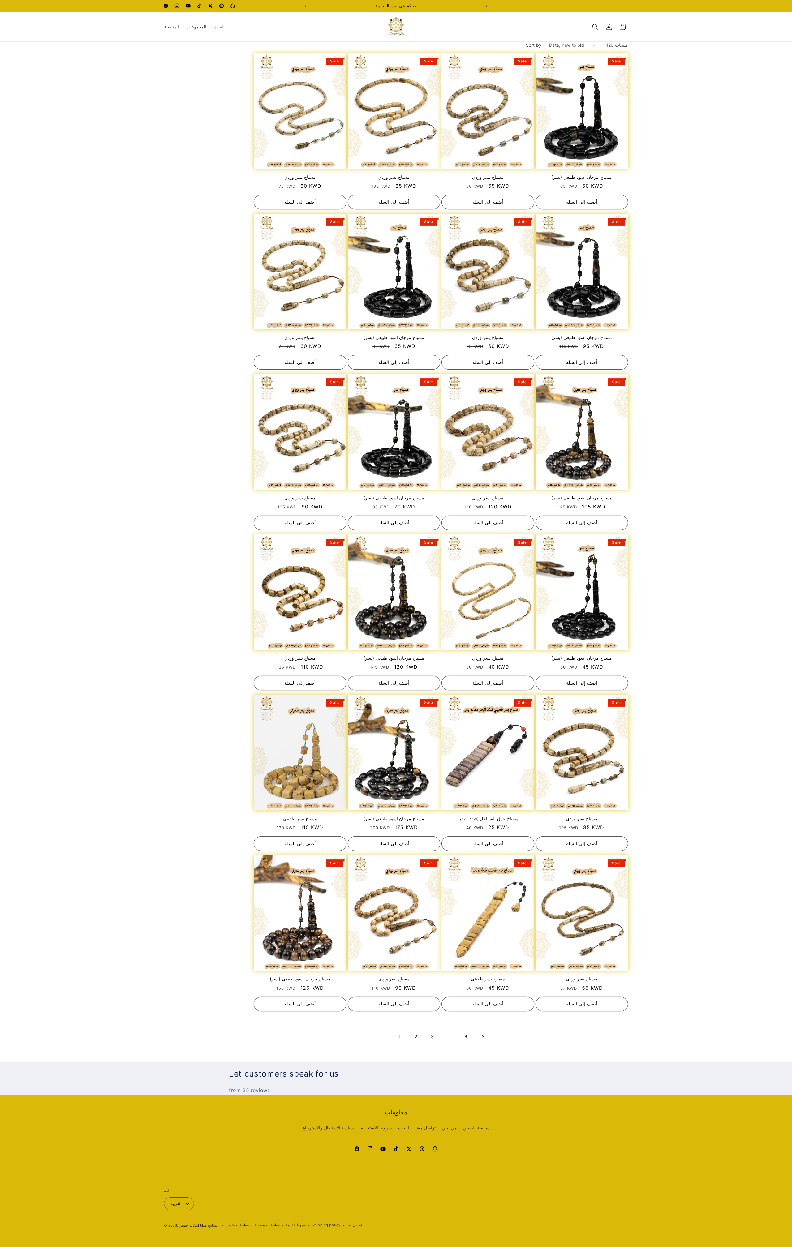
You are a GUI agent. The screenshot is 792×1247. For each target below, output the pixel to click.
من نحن (449, 1127)
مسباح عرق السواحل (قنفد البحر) (488, 818)
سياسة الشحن (476, 1127)
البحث (403, 1127)
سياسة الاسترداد (237, 1225)
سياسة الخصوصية (267, 1225)
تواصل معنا (425, 1127)
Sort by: (534, 45)
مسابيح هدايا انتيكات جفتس (198, 1225)
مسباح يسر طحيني (300, 818)
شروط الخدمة (296, 1225)
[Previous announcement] (305, 6)
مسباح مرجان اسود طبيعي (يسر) (581, 177)
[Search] (595, 27)
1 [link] (399, 1036)
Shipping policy (326, 1225)
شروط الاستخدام (376, 1127)
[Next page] (482, 1036)
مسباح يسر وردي (300, 177)
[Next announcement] (486, 6)
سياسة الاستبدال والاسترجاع (328, 1127)
